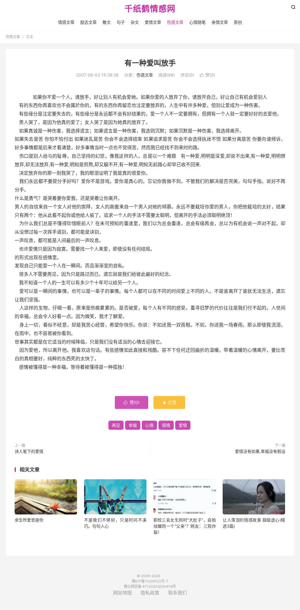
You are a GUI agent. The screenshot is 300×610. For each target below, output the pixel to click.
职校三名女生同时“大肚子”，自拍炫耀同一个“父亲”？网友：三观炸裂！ (185, 526)
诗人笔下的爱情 (29, 451)
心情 (149, 425)
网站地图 (122, 593)
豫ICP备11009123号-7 (150, 581)
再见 (116, 425)
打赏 (169, 402)
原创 (238, 22)
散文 (107, 22)
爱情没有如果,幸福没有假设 (260, 451)
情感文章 (66, 22)
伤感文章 (175, 22)
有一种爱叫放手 (150, 63)
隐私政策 (150, 593)
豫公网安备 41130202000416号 (150, 586)
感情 (166, 425)
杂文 (135, 22)
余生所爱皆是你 (29, 519)
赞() (207, 74)
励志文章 (88, 22)
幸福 (133, 425)
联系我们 (177, 593)
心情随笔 (197, 22)
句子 (121, 22)
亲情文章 (220, 22)
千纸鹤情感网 (150, 9)
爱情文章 (153, 22)
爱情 (183, 425)
